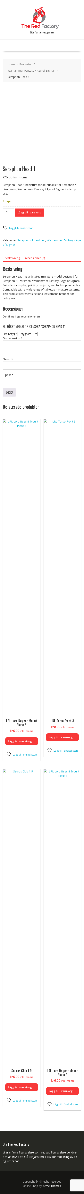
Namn (8, 359)
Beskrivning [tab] (12, 258)
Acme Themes (52, 1186)
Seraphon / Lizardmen (31, 240)
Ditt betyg (10, 334)
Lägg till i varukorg (29, 212)
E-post (8, 375)
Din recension (12, 338)
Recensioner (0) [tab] (34, 258)
